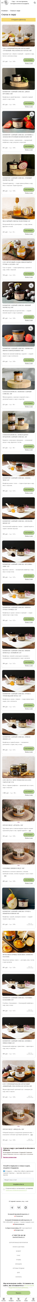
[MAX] (26, 1207)
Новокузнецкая (18, 1222)
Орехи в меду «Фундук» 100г (13, 825)
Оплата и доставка (18, 1247)
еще (30, 830)
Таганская (18, 1215)
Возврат (18, 1251)
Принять (18, 1293)
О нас (18, 1255)
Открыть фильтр (18, 20)
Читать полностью (10, 1157)
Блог (18, 1272)
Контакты (19, 1277)
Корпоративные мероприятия (18, 1242)
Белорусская (18, 1229)
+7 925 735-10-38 (18, 1235)
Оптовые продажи (18, 1268)
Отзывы (18, 1260)
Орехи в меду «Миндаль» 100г (13, 1129)
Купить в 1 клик (29, 63)
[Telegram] (12, 1207)
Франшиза (18, 1264)
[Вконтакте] (19, 1207)
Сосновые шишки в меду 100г (13, 868)
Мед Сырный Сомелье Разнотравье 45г (16, 221)
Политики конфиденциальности (16, 1190)
